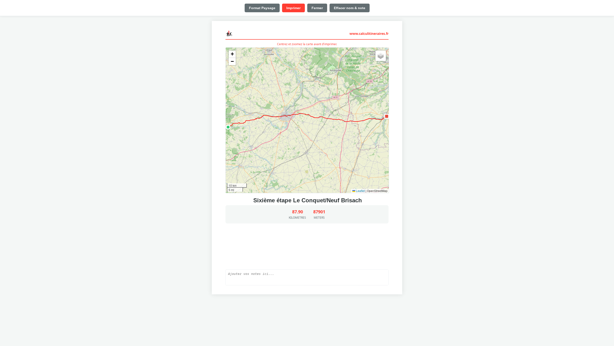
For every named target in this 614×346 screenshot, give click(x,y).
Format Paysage (262, 8)
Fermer (317, 8)
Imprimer (293, 8)
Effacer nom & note (349, 8)
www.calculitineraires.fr (369, 33)
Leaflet (360, 191)
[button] (228, 127)
